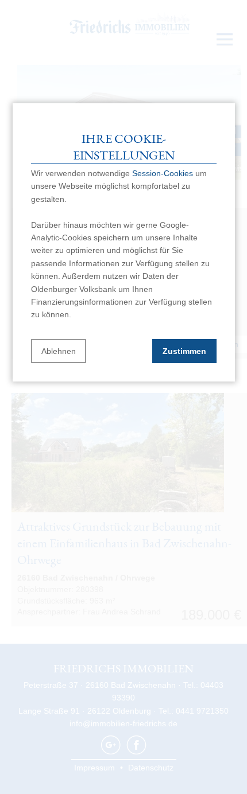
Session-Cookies (162, 173)
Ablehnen (58, 351)
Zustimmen (184, 351)
